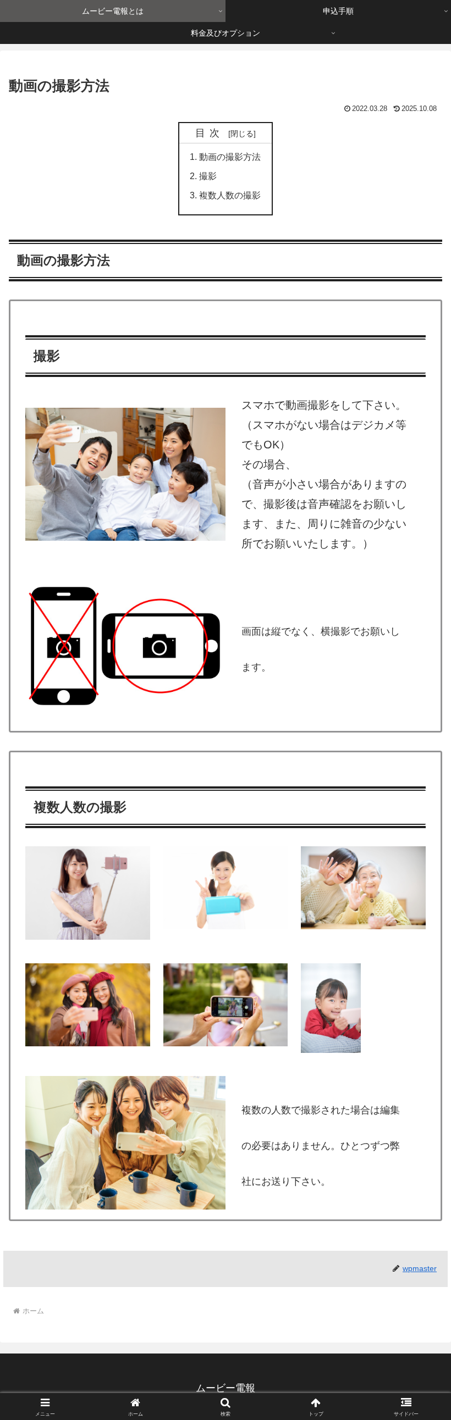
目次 (210, 132)
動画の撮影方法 (230, 157)
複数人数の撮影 (230, 195)
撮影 (208, 176)
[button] (417, 1380)
